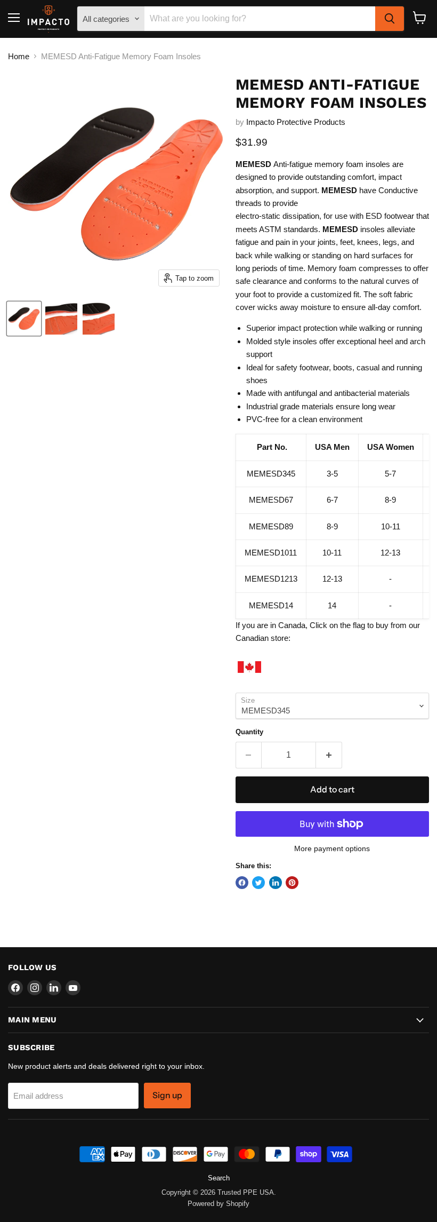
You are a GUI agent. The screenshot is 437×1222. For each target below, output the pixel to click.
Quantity (249, 732)
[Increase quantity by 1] (329, 755)
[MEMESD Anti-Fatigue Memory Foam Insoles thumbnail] (24, 318)
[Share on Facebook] (242, 882)
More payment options (332, 848)
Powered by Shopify (218, 1204)
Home (18, 56)
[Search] (389, 18)
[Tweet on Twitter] (258, 882)
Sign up (167, 1095)
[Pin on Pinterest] (292, 882)
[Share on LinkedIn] (275, 882)
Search (219, 1178)
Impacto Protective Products (295, 121)
